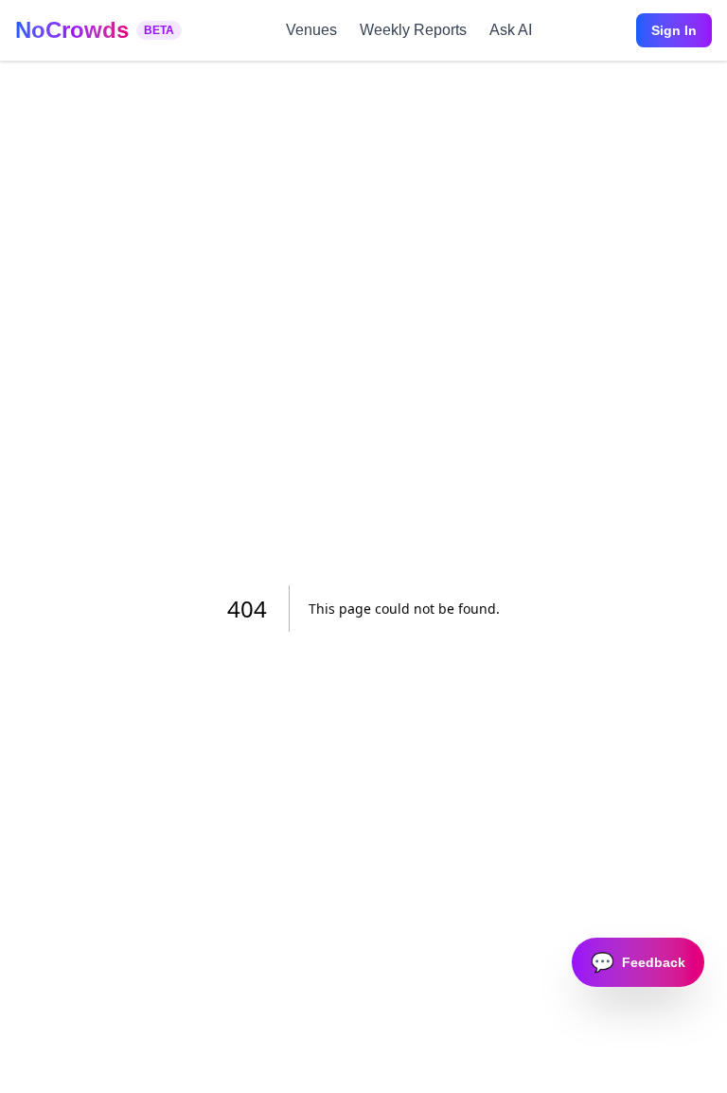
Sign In (674, 30)
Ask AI (510, 30)
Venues (311, 30)
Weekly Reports (413, 30)
